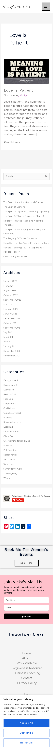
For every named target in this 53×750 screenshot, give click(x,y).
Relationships (10, 455)
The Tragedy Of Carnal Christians (20, 238)
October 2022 (10, 295)
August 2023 (9, 290)
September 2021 (12, 328)
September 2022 (12, 300)
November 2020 (11, 355)
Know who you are (13, 422)
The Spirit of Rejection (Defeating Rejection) (26, 211)
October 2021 (10, 323)
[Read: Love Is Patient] (26, 71)
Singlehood (9, 464)
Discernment (10, 385)
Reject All (26, 742)
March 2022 (9, 304)
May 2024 (8, 286)
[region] (26, 722)
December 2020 (11, 351)
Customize (26, 733)
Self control (9, 459)
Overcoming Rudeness (15, 256)
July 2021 (8, 332)
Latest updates (11, 431)
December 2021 (11, 318)
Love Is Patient (18, 90)
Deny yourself (10, 380)
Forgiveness (9, 403)
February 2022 (10, 309)
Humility (7, 417)
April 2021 (8, 341)
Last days (8, 427)
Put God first (10, 450)
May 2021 (8, 337)
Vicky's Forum (16, 6)
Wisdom (7, 478)
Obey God (8, 436)
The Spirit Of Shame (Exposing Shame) (23, 216)
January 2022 (10, 313)
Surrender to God (12, 469)
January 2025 (10, 281)
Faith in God (9, 394)
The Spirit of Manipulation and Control (23, 202)
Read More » (12, 142)
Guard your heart (12, 413)
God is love (11, 95)
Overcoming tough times (16, 441)
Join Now (26, 616)
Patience (7, 445)
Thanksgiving (10, 473)
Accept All (26, 723)
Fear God (8, 399)
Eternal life (8, 389)
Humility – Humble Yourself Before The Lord (26, 243)
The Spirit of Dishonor (14, 207)
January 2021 (10, 346)
